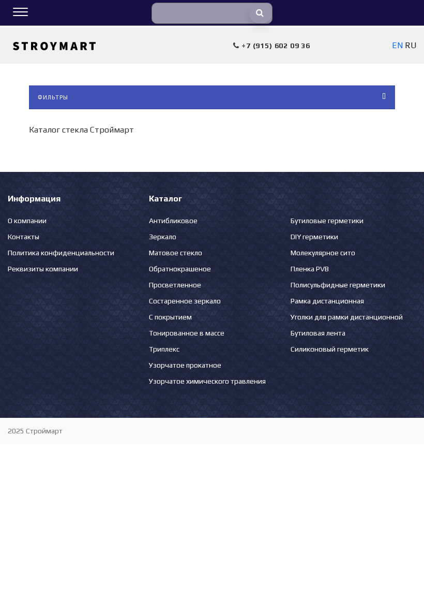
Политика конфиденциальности (61, 253)
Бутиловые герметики (327, 220)
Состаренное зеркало (185, 301)
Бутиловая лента (318, 333)
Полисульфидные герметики (338, 285)
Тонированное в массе (186, 333)
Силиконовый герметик (330, 349)
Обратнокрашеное (180, 269)
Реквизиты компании (43, 269)
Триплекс (164, 349)
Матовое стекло (175, 253)
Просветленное (175, 285)
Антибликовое (173, 220)
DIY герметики (314, 236)
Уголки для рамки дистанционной (347, 317)
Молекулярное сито (323, 253)
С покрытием (170, 317)
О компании (27, 220)
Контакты (23, 236)
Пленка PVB (310, 269)
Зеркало (162, 236)
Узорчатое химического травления (207, 381)
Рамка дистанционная (327, 301)
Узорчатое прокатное (185, 365)
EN (397, 45)
